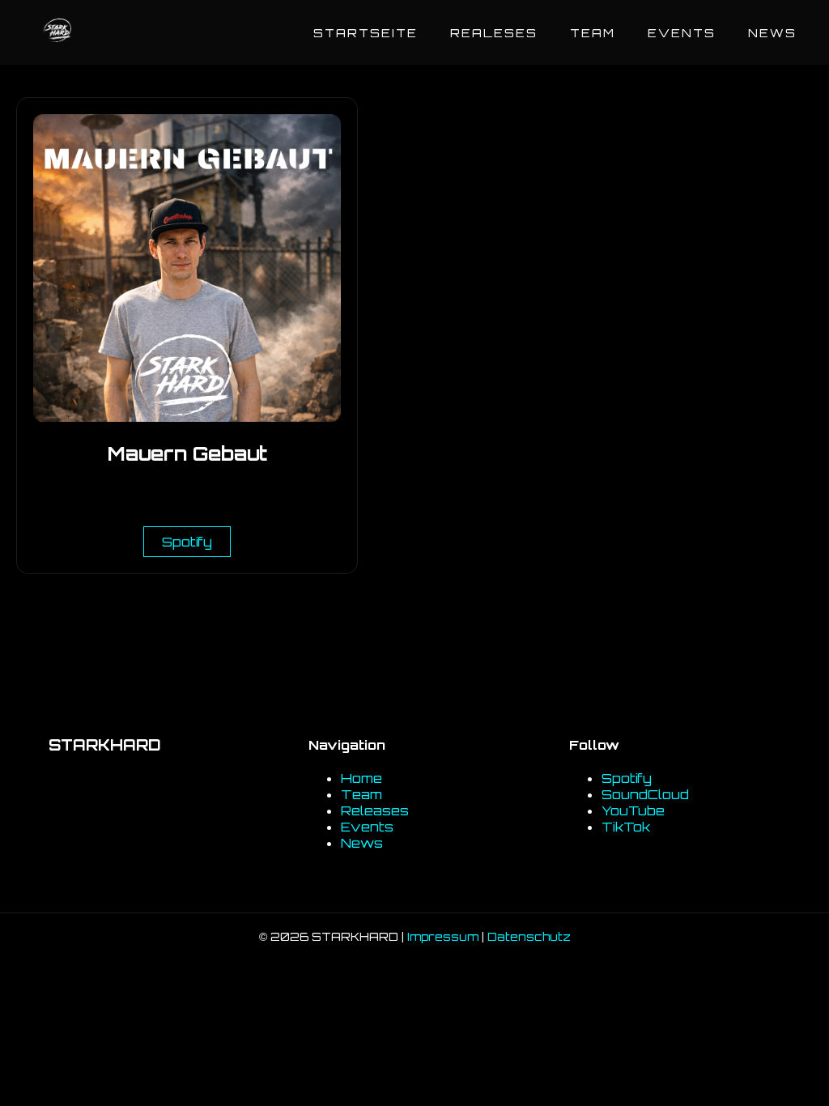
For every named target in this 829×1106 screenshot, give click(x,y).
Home (361, 778)
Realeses (494, 33)
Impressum (442, 936)
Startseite (365, 33)
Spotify (187, 542)
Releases (375, 810)
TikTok (626, 827)
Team (592, 33)
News (772, 33)
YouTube (633, 810)
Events (682, 33)
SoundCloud (645, 794)
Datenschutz (529, 936)
